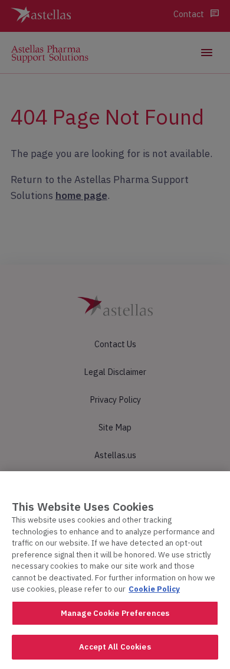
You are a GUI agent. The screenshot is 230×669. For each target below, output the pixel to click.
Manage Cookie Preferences (115, 613)
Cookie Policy (154, 589)
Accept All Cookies (114, 647)
